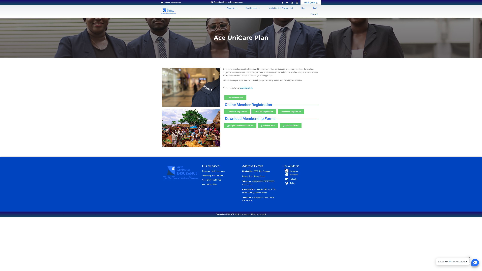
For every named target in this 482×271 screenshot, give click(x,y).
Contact (314, 14)
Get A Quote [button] (309, 2)
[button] (475, 262)
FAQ (315, 8)
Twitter (292, 183)
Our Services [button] (251, 8)
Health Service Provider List (280, 8)
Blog (303, 8)
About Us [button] (231, 8)
